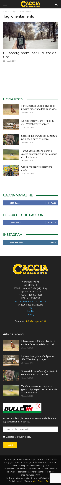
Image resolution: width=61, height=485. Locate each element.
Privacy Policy (24, 436)
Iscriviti (10, 445)
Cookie (30, 311)
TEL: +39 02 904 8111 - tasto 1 (30, 301)
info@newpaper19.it (36, 321)
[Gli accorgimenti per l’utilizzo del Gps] (30, 35)
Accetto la (11, 436)
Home (6, 11)
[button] (5, 4)
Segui (53, 242)
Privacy (30, 314)
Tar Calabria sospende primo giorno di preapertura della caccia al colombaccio (39, 154)
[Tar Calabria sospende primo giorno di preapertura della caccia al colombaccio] (11, 154)
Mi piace (52, 203)
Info (30, 307)
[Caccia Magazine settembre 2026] (11, 170)
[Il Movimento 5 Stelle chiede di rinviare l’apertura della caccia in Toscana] (11, 109)
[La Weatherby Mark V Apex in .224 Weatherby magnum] (11, 124)
